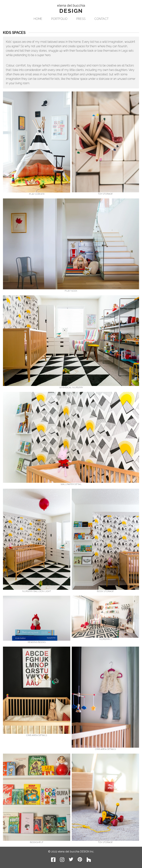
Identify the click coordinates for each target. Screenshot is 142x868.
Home (38, 19)
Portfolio (59, 19)
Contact (101, 19)
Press (80, 19)
